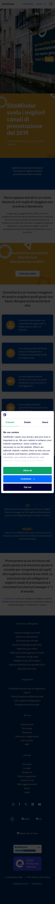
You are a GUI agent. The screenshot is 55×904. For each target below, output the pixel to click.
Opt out (27, 487)
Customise (26, 479)
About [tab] (45, 422)
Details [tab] (27, 422)
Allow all (27, 470)
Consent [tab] (10, 422)
